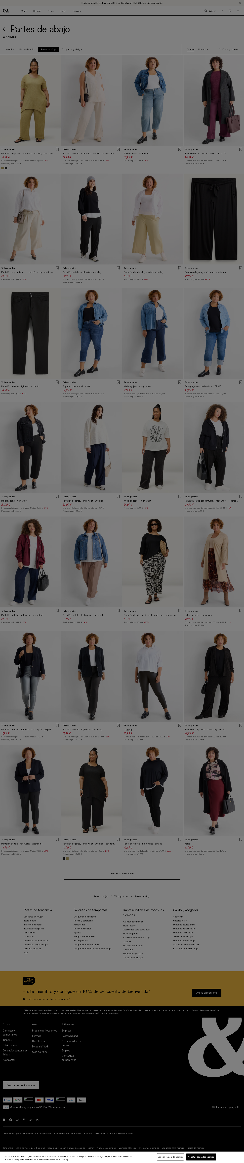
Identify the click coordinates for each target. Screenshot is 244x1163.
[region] (122, 1157)
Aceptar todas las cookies (201, 1157)
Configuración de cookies (170, 1157)
